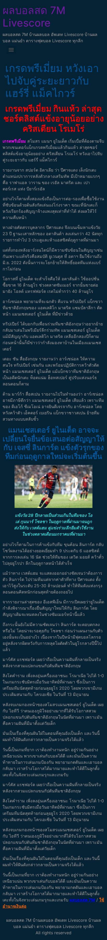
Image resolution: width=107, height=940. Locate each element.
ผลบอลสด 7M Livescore (34, 16)
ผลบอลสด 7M (82, 899)
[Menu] (11, 50)
